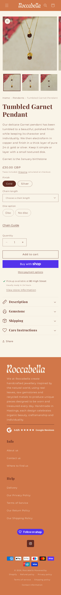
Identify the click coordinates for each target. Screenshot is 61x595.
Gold (9, 183)
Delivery (12, 487)
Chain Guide (11, 225)
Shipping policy (42, 579)
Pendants (18, 97)
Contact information (32, 585)
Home (6, 97)
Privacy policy (45, 574)
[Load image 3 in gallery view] (48, 82)
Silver (25, 183)
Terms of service (22, 579)
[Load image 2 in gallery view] (30, 82)
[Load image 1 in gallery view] (11, 82)
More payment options (30, 272)
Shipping (22, 172)
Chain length (10, 191)
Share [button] (9, 341)
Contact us (14, 458)
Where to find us (17, 465)
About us (12, 450)
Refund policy (27, 574)
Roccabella (28, 570)
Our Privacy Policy (19, 495)
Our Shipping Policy (20, 518)
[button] (7, 5)
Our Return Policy (18, 510)
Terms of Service (17, 502)
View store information (21, 290)
